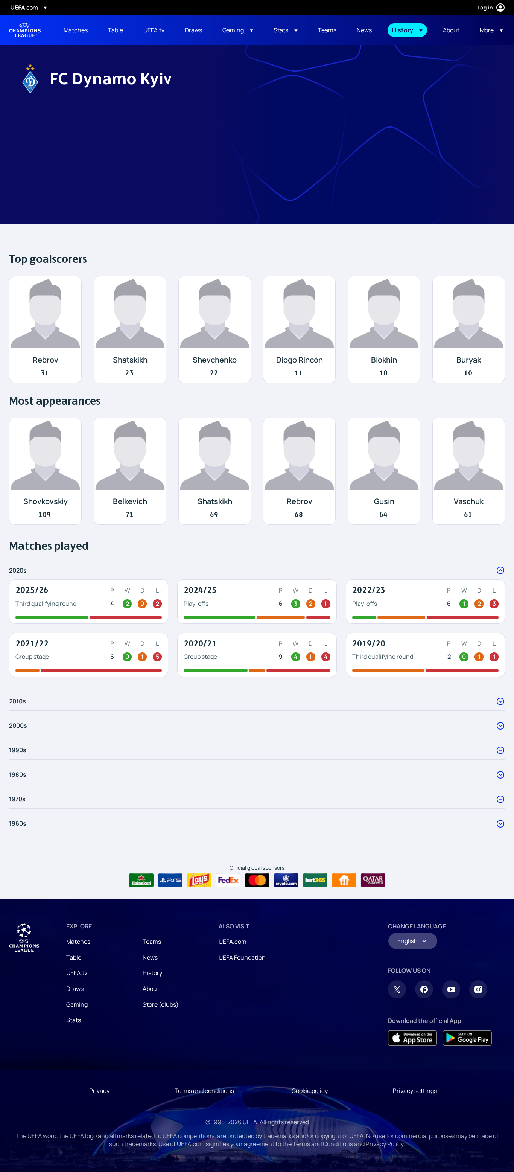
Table (73, 957)
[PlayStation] (170, 880)
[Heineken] (141, 880)
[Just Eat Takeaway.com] (344, 880)
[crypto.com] (286, 880)
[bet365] (315, 880)
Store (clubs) (161, 1004)
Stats (73, 1020)
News (150, 957)
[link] (76, 30)
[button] (237, 30)
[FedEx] (228, 880)
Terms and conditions (204, 1091)
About (151, 989)
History (152, 973)
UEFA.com (232, 941)
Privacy (99, 1091)
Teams (152, 941)
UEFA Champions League (25, 30)
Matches (78, 941)
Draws (75, 989)
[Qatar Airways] (373, 880)
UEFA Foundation (242, 957)
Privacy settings (415, 1091)
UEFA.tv (76, 973)
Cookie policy (310, 1091)
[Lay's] (199, 880)
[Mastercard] (257, 880)
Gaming (77, 1004)
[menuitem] (76, 30)
